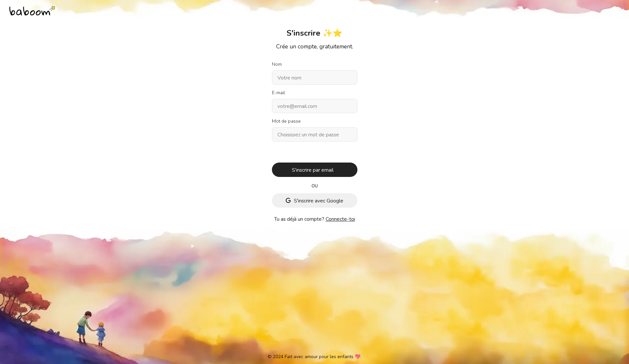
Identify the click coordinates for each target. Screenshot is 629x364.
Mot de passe (286, 121)
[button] (314, 170)
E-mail (278, 93)
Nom (277, 64)
